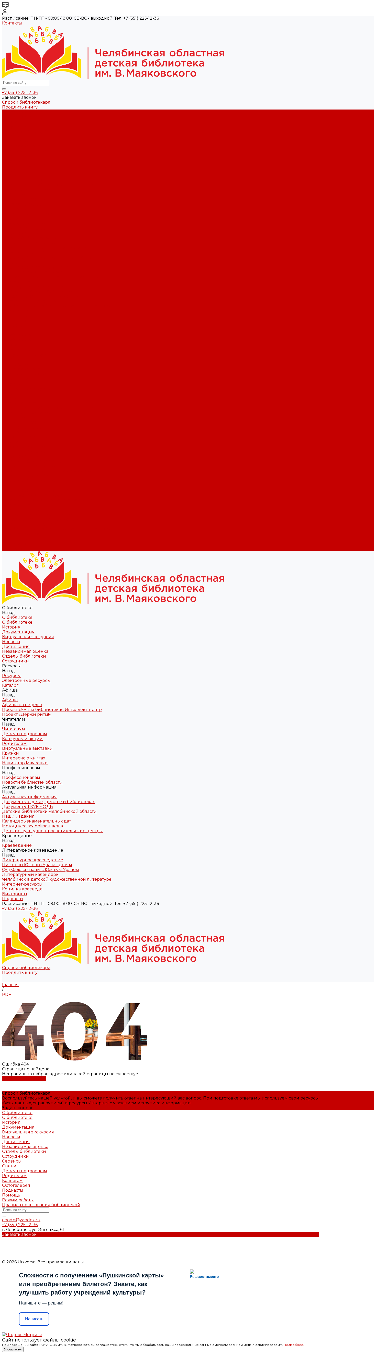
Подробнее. (294, 1345)
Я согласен (12, 1349)
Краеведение (17, 504)
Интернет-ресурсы (22, 310)
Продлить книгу (20, 107)
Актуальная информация (29, 242)
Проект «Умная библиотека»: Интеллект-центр (52, 184)
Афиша (10, 398)
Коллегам (12, 1180)
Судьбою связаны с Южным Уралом (40, 296)
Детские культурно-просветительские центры (52, 276)
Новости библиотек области (32, 238)
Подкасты (12, 548)
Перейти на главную (24, 1078)
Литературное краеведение (32, 286)
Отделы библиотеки (24, 150)
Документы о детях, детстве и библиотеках (48, 247)
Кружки (10, 218)
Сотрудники (15, 155)
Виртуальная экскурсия (28, 131)
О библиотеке (17, 116)
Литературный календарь (30, 301)
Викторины (14, 320)
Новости (11, 136)
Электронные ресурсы (26, 165)
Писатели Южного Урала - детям (37, 291)
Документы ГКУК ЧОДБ (27, 252)
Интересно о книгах (23, 223)
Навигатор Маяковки (25, 228)
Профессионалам (21, 456)
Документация (18, 126)
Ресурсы (11, 383)
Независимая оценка (25, 145)
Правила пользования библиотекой (41, 1204)
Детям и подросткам (24, 199)
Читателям (13, 417)
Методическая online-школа (32, 272)
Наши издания (18, 262)
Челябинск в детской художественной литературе (57, 306)
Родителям (14, 209)
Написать (34, 1319)
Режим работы (18, 1200)
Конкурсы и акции (22, 204)
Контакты (12, 23)
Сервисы (11, 1161)
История (11, 121)
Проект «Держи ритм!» (26, 189)
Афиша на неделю (22, 179)
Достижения (16, 141)
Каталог (10, 170)
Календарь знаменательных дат (36, 267)
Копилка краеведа (22, 315)
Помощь (11, 1195)
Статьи (9, 1166)
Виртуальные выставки (27, 213)
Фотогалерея (16, 1185)
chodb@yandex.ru (21, 1219)
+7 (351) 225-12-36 (20, 92)
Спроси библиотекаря (26, 102)
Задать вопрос (17, 1107)
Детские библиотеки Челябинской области (49, 257)
